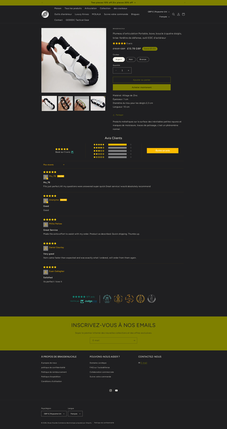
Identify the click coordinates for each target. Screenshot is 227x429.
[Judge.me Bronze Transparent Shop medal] (129, 299)
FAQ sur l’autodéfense (100, 367)
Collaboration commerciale (102, 372)
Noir (131, 59)
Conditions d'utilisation (51, 381)
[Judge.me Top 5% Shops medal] (151, 299)
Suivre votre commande (100, 377)
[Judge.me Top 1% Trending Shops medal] (140, 299)
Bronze (143, 59)
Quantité (116, 65)
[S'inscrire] (134, 340)
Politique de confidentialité (104, 423)
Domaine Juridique (98, 363)
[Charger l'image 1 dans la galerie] (49, 103)
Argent (119, 59)
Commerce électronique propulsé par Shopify (75, 423)
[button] (173, 14)
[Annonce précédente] (42, 2)
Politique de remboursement (54, 372)
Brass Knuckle (53, 423)
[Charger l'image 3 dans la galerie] (81, 103)
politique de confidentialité (53, 367)
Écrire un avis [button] (163, 150)
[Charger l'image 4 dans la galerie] (98, 103)
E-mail (144, 363)
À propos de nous (49, 363)
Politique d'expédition (51, 377)
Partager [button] (119, 115)
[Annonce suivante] (185, 2)
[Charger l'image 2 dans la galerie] (65, 103)
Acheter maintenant (142, 87)
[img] (49, 172)
